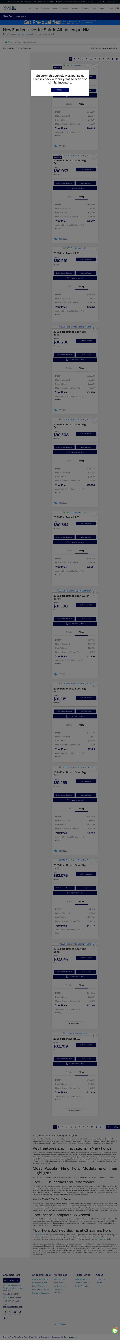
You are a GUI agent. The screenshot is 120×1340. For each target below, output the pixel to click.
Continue (60, 90)
